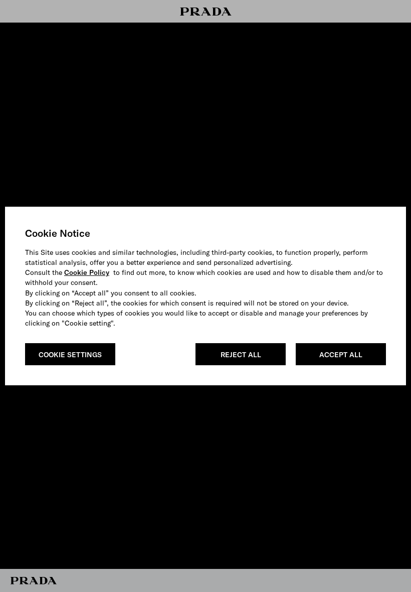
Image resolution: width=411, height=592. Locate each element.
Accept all (340, 354)
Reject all (241, 354)
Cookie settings (70, 354)
